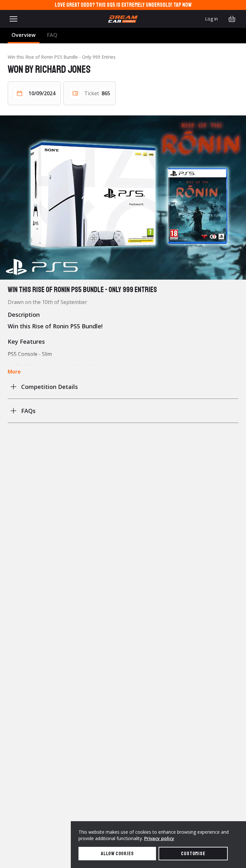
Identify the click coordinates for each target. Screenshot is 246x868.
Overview (24, 34)
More (14, 371)
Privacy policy (159, 838)
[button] (123, 197)
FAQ (52, 34)
